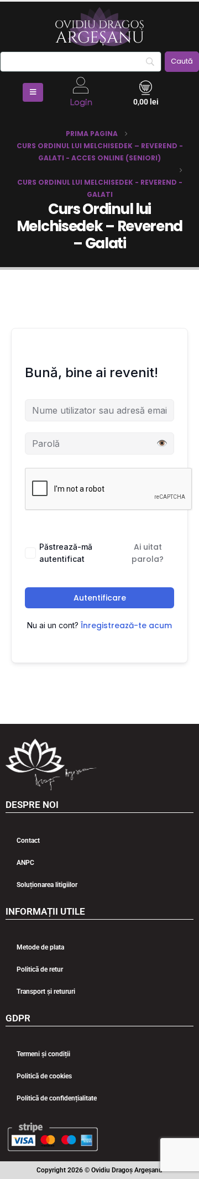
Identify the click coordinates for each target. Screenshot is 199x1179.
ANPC (25, 863)
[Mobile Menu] (33, 92)
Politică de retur (40, 969)
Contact (28, 840)
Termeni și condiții (43, 1054)
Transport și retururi (46, 991)
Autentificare (100, 597)
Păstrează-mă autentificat (65, 553)
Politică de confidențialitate (57, 1098)
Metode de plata (40, 947)
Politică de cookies (44, 1076)
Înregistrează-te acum (126, 625)
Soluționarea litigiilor (47, 885)
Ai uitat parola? (148, 553)
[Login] (81, 85)
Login (81, 102)
